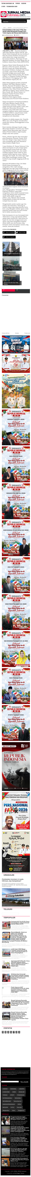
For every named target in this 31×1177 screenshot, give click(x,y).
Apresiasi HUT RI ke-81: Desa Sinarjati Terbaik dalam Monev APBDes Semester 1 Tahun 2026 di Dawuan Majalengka (20, 963)
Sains (13, 1110)
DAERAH (5, 1089)
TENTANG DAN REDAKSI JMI (7, 3)
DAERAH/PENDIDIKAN (9, 1104)
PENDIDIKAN (20, 1095)
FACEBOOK (23, 3)
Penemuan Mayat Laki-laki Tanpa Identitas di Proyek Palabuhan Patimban (19, 1150)
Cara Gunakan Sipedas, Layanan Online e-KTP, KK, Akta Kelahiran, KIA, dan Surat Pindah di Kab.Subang (19, 1139)
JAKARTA (21, 1089)
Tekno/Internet (17, 1101)
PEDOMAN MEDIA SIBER (12, 6)
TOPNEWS (17, 3)
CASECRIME (6, 1092)
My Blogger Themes (19, 1173)
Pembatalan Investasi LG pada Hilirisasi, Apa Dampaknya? (12, 880)
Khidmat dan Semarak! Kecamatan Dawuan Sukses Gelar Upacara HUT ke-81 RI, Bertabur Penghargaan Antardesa (20, 976)
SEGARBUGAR (7, 1101)
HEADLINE (21, 1092)
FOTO (12, 1107)
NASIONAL (13, 1089)
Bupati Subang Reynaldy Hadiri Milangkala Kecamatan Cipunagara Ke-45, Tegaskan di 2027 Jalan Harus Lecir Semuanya (20, 1003)
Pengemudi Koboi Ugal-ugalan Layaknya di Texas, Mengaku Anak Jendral (19, 1118)
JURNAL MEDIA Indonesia (19, 1171)
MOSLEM (5, 1107)
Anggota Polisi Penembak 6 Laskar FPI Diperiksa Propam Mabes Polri (20, 1160)
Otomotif (19, 1107)
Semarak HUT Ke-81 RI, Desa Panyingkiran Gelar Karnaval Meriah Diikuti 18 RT (20, 923)
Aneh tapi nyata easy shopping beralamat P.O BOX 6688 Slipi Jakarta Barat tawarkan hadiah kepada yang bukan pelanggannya (20, 1129)
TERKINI (5, 1095)
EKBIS (14, 1092)
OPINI (19, 1104)
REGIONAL (18, 1098)
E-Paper (3, 6)
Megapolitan (6, 1110)
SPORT (12, 1095)
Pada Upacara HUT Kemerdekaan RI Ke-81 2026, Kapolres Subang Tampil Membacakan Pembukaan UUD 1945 (20, 990)
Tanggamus (21, 1110)
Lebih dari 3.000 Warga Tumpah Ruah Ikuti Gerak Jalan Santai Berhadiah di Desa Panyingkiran (19, 950)
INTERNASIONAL (7, 1098)
